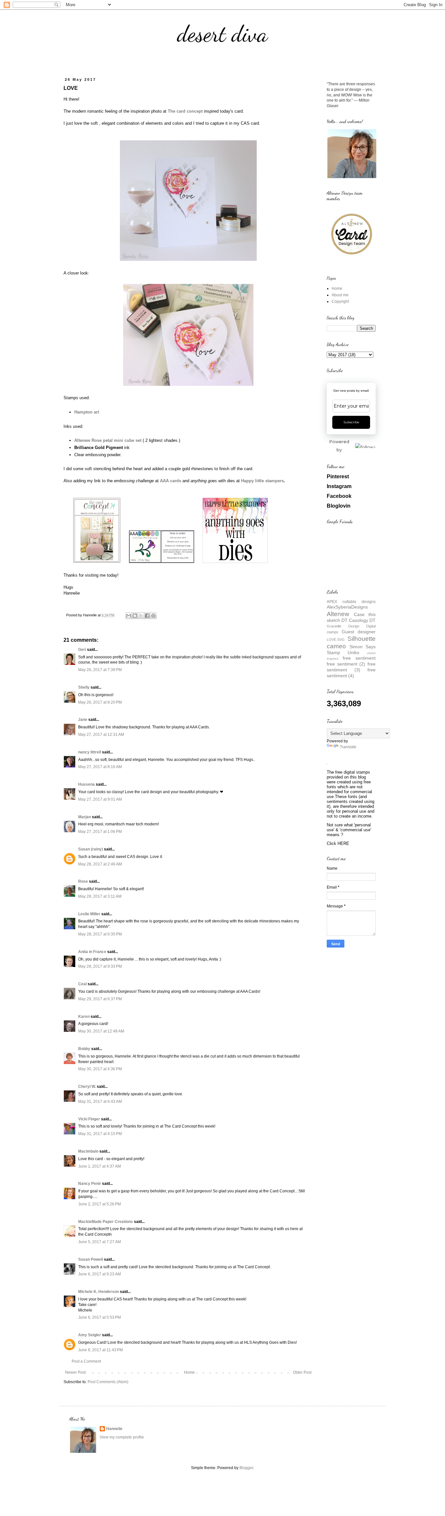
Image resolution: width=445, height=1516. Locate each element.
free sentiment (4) (351, 672)
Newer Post (75, 1372)
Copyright (340, 301)
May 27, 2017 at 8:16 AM (100, 767)
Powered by (339, 445)
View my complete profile (122, 1437)
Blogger (246, 1468)
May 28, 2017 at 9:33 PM (100, 966)
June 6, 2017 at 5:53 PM (99, 1317)
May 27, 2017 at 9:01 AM (100, 799)
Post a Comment (86, 1361)
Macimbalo (88, 1151)
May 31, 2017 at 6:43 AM (100, 1101)
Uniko (353, 652)
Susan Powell (90, 1259)
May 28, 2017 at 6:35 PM (100, 934)
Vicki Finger (89, 1119)
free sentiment (359, 658)
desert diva (222, 34)
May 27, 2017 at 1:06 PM (100, 831)
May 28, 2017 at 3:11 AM (100, 896)
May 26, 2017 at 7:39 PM (100, 669)
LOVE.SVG (336, 639)
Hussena (86, 784)
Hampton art (86, 412)
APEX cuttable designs (351, 601)
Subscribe (351, 422)
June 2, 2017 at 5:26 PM (99, 1204)
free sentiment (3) (351, 666)
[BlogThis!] (135, 615)
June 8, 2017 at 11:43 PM (100, 1350)
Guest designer (359, 631)
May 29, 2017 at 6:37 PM (100, 999)
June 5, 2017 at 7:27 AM (99, 1242)
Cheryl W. (87, 1086)
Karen (84, 1016)
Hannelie (114, 1428)
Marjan (85, 817)
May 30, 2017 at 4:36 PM (100, 1069)
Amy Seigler (89, 1335)
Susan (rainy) (90, 849)
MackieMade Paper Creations (105, 1221)
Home (189, 1372)
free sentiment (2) (346, 664)
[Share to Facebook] (147, 615)
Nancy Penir (90, 1183)
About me (340, 295)
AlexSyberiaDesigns (347, 607)
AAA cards (170, 480)
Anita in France (92, 951)
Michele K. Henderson (98, 1291)
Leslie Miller (89, 914)
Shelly (84, 687)
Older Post (302, 1372)
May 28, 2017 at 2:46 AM (100, 864)
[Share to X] (141, 615)
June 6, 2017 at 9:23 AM (99, 1274)
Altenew (338, 614)
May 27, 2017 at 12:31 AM (101, 734)
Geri (82, 649)
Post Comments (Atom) (108, 1382)
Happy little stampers (262, 480)
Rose (83, 881)
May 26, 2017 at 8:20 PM (100, 702)
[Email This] (128, 615)
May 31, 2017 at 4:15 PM (100, 1133)
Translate (348, 747)
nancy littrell (89, 752)
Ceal (82, 984)
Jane (82, 719)
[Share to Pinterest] (153, 615)
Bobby (84, 1048)
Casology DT (362, 620)
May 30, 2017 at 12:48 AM (101, 1031)
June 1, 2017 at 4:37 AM (99, 1166)
